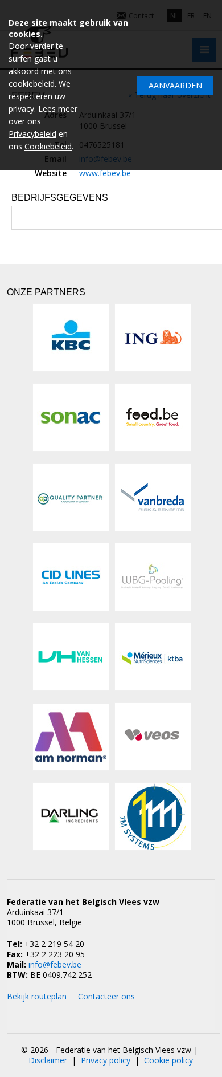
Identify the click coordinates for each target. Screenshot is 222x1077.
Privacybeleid (32, 133)
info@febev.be (54, 964)
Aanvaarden (175, 85)
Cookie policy (168, 1060)
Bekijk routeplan (37, 996)
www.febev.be (105, 173)
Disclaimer (47, 1060)
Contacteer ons (106, 996)
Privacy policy (105, 1060)
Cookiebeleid (48, 146)
